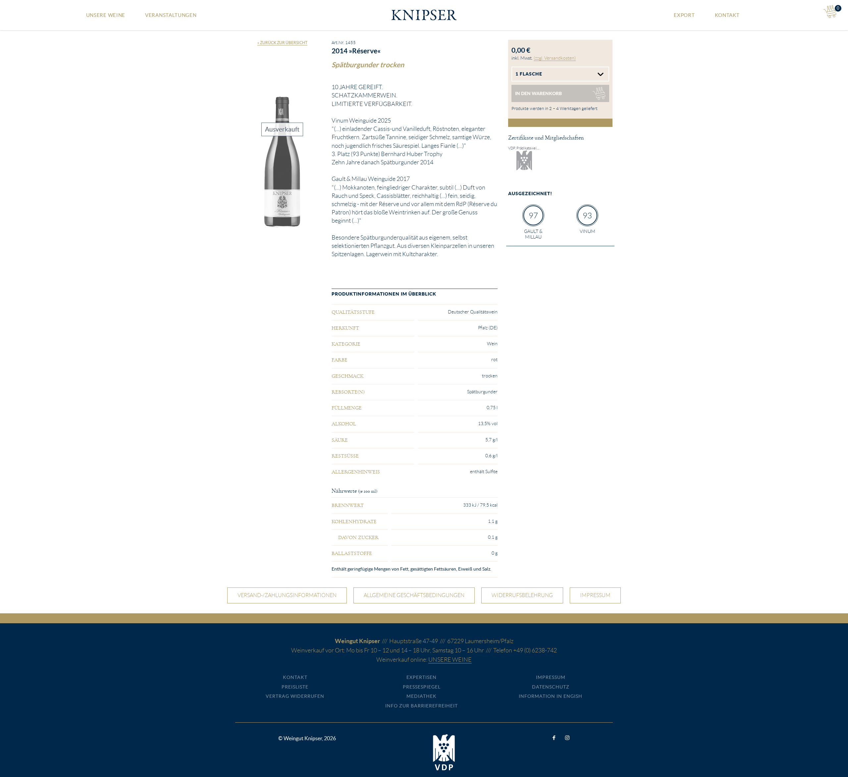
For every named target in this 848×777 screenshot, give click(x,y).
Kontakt (727, 15)
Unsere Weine (105, 15)
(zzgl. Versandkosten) (555, 58)
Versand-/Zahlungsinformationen (287, 595)
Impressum (595, 595)
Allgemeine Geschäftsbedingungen (414, 595)
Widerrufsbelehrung (522, 595)
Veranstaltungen (171, 15)
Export (684, 15)
